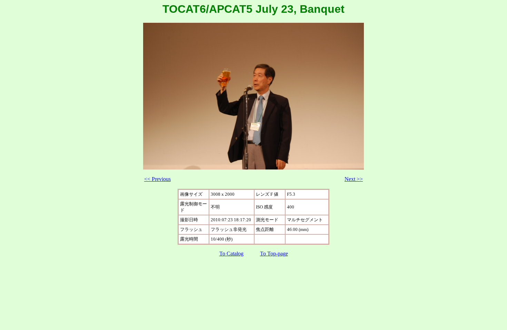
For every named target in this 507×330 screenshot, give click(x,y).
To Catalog (231, 253)
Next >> (354, 179)
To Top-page (274, 253)
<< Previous (157, 179)
